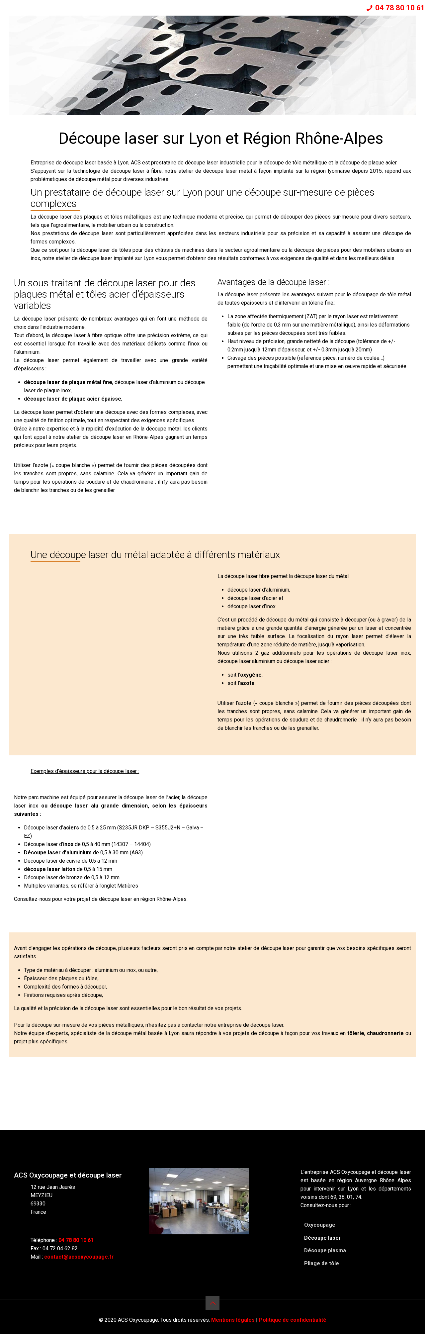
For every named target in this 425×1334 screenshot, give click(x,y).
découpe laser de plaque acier (62, 399)
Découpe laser (322, 1238)
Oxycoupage (319, 1225)
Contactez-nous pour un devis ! (212, 1076)
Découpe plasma (325, 1250)
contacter (192, 1025)
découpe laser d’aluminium (145, 382)
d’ (51, 827)
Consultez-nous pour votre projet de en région (100, 899)
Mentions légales (233, 1320)
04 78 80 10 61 (400, 8)
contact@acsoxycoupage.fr (79, 1257)
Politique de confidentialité (292, 1320)
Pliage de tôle (321, 1263)
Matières (127, 886)
